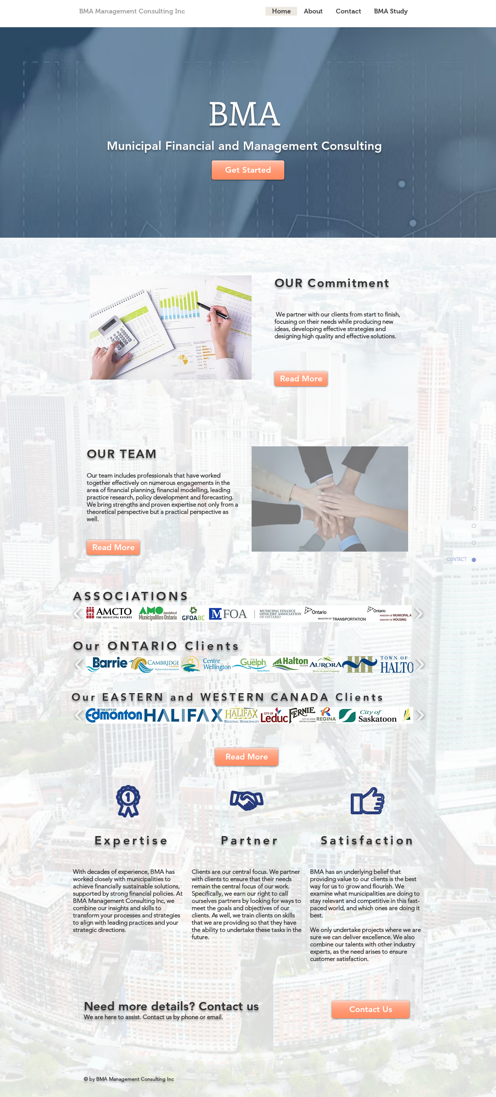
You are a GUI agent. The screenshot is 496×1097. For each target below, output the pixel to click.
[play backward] (78, 614)
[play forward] (418, 614)
